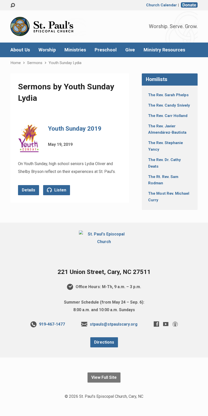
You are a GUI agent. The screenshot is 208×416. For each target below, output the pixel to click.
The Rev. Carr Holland (167, 115)
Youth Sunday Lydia (65, 63)
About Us (20, 50)
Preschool (106, 50)
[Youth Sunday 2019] (29, 148)
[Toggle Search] (12, 5)
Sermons (34, 63)
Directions (104, 342)
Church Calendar (161, 5)
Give (130, 50)
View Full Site (104, 377)
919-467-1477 (52, 324)
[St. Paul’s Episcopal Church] (104, 241)
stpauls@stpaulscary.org (113, 324)
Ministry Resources (164, 50)
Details (28, 190)
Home (15, 63)
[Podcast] (175, 324)
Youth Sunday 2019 (74, 128)
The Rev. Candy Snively (169, 105)
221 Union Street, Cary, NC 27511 (104, 271)
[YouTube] (165, 324)
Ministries (75, 50)
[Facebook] (156, 324)
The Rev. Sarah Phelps (168, 95)
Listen (59, 190)
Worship (47, 50)
